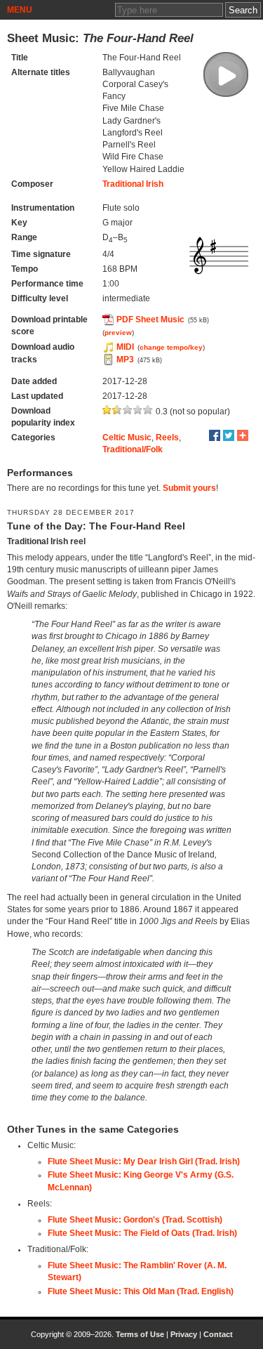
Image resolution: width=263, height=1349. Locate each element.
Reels (167, 437)
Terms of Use (140, 1334)
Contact (218, 1334)
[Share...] (242, 435)
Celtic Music (126, 437)
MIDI (125, 347)
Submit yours (189, 488)
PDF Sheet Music (150, 319)
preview (118, 332)
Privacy (183, 1334)
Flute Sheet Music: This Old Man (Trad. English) (141, 1291)
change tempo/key (171, 347)
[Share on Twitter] (228, 435)
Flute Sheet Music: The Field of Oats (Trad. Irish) (142, 1233)
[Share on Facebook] (214, 435)
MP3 (125, 359)
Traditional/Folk (132, 449)
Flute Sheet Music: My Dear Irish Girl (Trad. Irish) (144, 1161)
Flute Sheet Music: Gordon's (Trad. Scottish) (135, 1220)
